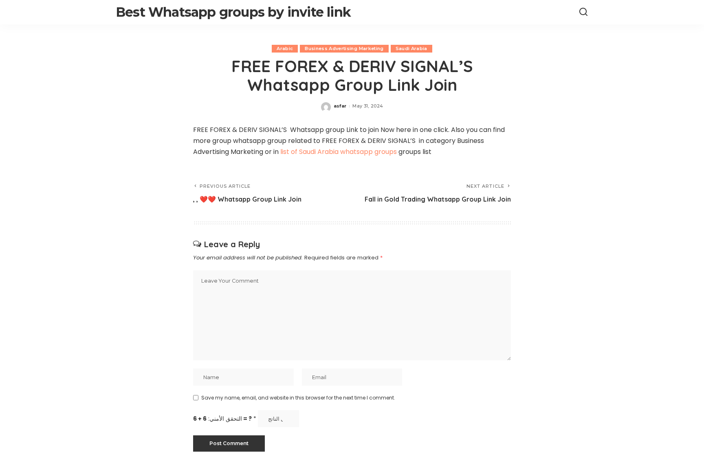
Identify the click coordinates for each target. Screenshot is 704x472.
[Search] (583, 12)
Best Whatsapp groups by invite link (233, 12)
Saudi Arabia (411, 48)
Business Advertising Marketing (344, 48)
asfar (340, 106)
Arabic (285, 48)
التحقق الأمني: (224, 419)
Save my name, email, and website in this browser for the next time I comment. (298, 397)
